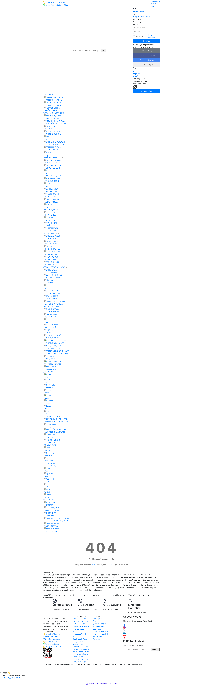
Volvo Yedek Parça (80, 659)
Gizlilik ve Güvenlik (100, 631)
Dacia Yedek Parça (80, 621)
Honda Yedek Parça (81, 626)
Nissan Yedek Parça (81, 649)
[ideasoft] (90, 683)
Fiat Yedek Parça (79, 624)
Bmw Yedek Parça (80, 619)
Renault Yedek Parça (81, 647)
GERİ (93, 565)
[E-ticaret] (101, 683)
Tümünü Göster (50, 466)
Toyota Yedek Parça (81, 652)
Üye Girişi (97, 621)
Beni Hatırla (139, 36)
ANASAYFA (110, 565)
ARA (103, 50)
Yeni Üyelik (97, 619)
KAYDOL (155, 650)
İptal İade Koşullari (100, 634)
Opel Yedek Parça (80, 639)
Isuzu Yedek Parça (80, 662)
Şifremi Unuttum (99, 624)
